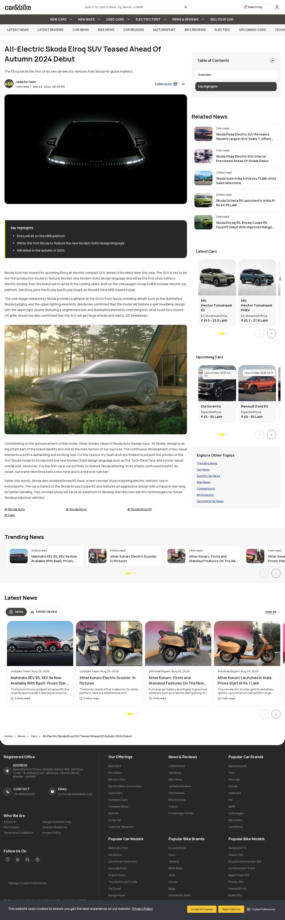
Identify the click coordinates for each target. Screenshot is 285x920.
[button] (261, 909)
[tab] (16, 612)
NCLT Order (11, 827)
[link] (236, 134)
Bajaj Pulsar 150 (238, 875)
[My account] (277, 7)
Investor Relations (55, 827)
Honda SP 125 (237, 888)
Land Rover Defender (122, 861)
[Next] (271, 333)
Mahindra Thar (118, 848)
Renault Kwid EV (254, 406)
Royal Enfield (177, 848)
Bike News (106, 29)
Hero (172, 855)
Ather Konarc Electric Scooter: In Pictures (133, 558)
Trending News (207, 463)
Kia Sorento (211, 406)
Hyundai (234, 779)
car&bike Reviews (180, 786)
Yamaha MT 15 (237, 848)
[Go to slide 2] (226, 333)
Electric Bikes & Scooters (124, 786)
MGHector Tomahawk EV (216, 305)
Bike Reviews (195, 29)
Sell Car (113, 813)
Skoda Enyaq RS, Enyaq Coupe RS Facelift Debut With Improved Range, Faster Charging (244, 224)
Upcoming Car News (210, 501)
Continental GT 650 (241, 868)
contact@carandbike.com (75, 794)
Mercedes (235, 820)
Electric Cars (116, 779)
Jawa (172, 875)
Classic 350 (236, 855)
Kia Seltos (115, 855)
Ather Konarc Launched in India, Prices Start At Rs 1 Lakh (245, 680)
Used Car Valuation (121, 827)
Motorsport (164, 29)
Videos (173, 806)
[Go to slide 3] (228, 333)
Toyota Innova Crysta (122, 882)
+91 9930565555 (24, 794)
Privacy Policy (142, 908)
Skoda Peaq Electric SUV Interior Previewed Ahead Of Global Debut (242, 158)
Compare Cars (118, 800)
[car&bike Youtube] (8, 860)
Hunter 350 (236, 882)
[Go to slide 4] (231, 333)
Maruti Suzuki (237, 766)
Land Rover (235, 827)
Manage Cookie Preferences (28, 883)
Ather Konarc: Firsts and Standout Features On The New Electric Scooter (213, 558)
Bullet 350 (235, 895)
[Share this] (183, 83)
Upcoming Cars (252, 29)
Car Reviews (133, 29)
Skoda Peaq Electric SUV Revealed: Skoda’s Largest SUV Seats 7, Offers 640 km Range (243, 136)
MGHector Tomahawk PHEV (256, 305)
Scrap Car (114, 820)
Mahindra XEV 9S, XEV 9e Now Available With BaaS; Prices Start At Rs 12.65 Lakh (54, 558)
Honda (232, 786)
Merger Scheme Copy (57, 822)
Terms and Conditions (19, 833)
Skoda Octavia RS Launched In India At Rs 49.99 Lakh (245, 202)
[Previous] (259, 333)
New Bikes (115, 773)
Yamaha (174, 861)
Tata (231, 773)
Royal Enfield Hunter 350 (244, 861)
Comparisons (206, 488)
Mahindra (234, 793)
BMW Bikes (176, 868)
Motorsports (205, 495)
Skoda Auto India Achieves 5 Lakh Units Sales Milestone (246, 180)
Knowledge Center (181, 813)
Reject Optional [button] (231, 909)
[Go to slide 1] (221, 333)
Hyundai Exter (117, 868)
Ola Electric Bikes (180, 895)
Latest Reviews (51, 29)
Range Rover (116, 895)
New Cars (114, 766)
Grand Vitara (116, 875)
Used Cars (115, 793)
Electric (222, 29)
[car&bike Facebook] (27, 860)
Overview (204, 75)
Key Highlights (208, 86)
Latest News (18, 29)
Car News (81, 29)
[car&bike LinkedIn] (37, 860)
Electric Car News (208, 476)
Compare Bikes (118, 806)
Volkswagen (236, 813)
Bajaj (172, 888)
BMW (231, 806)
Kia (230, 800)
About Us (10, 822)
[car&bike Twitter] (18, 860)
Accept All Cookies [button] (202, 909)
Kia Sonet (114, 888)
